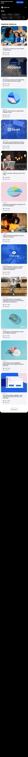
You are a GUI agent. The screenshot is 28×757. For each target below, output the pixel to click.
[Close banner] (26, 2)
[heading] (8, 2)
